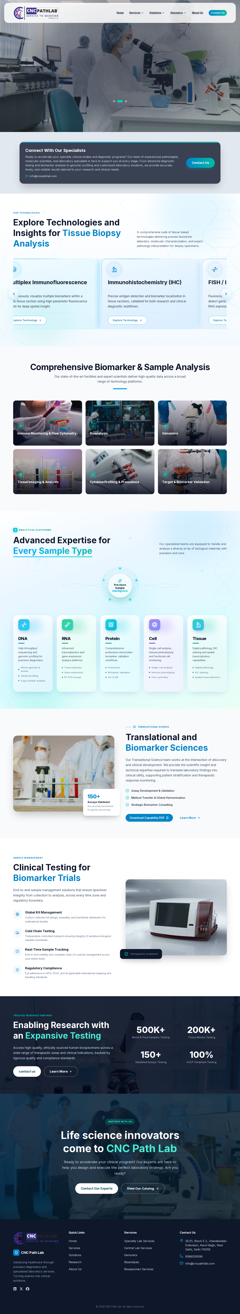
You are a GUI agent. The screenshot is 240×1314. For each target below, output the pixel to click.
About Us (197, 12)
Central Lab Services (138, 1248)
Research (75, 1262)
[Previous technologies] (14, 294)
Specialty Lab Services (139, 1241)
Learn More (188, 818)
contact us (27, 1071)
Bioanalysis (131, 1262)
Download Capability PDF (147, 818)
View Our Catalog (140, 1188)
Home (120, 12)
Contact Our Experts (96, 1188)
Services (134, 12)
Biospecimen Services (138, 1269)
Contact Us (218, 12)
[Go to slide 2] (120, 101)
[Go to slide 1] (116, 101)
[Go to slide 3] (124, 101)
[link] (146, 294)
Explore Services (120, 89)
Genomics (176, 12)
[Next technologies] (226, 294)
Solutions (155, 12)
